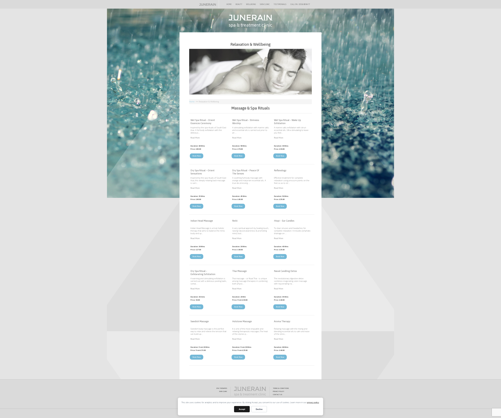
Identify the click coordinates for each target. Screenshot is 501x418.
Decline (259, 409)
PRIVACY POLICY (278, 391)
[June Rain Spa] (210, 4)
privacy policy (313, 402)
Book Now (196, 156)
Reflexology (280, 170)
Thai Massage (239, 271)
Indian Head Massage (201, 220)
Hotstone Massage (242, 321)
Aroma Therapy (282, 321)
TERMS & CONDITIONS (281, 388)
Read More (195, 138)
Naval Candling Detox (285, 271)
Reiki (235, 220)
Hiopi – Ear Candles (284, 220)
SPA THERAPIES (221, 388)
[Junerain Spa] (250, 391)
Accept (242, 409)
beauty (238, 4)
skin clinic (265, 4)
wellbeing (251, 4)
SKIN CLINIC (223, 391)
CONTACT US (277, 394)
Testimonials (280, 4)
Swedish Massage (199, 321)
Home (229, 4)
